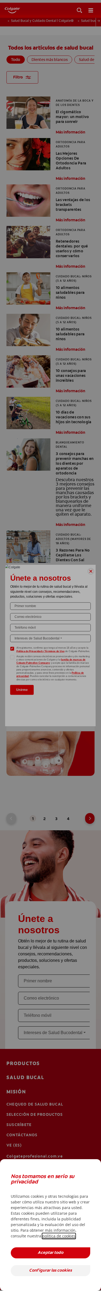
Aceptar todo (50, 1253)
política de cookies (58, 1235)
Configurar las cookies (50, 1271)
